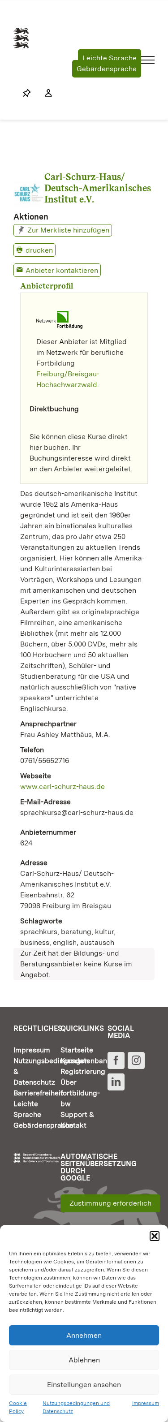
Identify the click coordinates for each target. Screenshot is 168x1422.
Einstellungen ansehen (84, 1384)
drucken (39, 250)
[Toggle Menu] (148, 60)
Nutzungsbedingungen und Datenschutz (76, 1407)
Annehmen (84, 1335)
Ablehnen (84, 1360)
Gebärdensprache (107, 69)
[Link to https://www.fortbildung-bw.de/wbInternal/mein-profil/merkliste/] (26, 93)
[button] (154, 1236)
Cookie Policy (18, 1407)
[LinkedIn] (116, 1081)
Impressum (145, 1403)
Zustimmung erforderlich (110, 1203)
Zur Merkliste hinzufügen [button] (68, 230)
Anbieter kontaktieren (62, 270)
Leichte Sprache (109, 58)
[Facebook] (116, 1060)
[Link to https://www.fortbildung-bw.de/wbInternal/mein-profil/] (43, 93)
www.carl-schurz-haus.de (62, 786)
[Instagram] (136, 1060)
